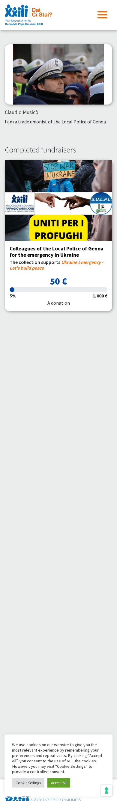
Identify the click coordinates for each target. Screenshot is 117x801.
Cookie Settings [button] (28, 782)
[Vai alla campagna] (58, 200)
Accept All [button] (59, 782)
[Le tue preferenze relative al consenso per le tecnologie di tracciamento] (106, 790)
